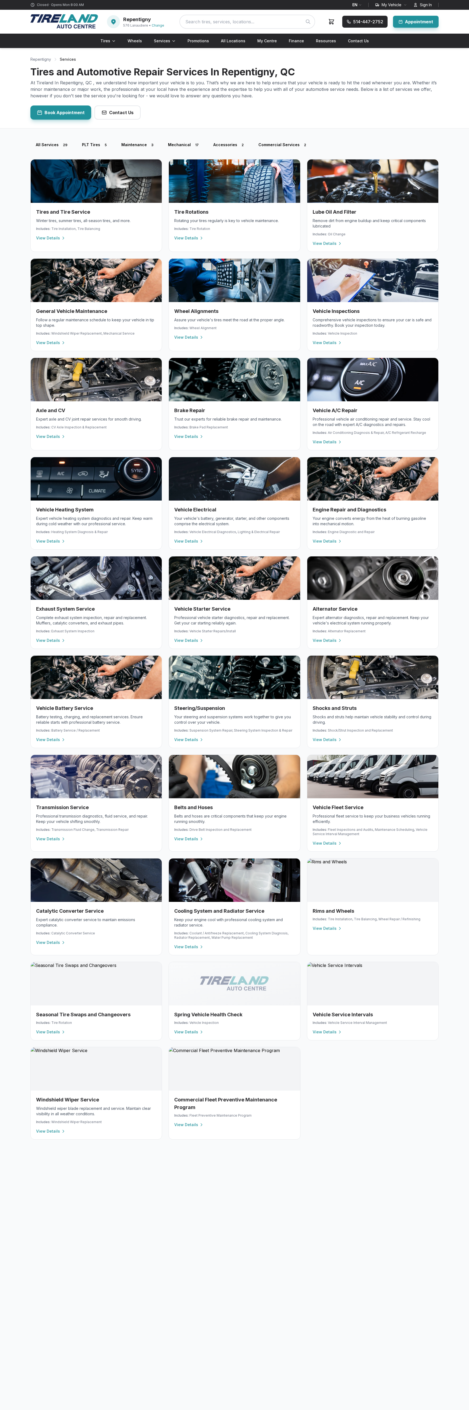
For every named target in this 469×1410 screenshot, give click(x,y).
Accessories (228, 144)
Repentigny (40, 59)
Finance (296, 41)
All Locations (233, 41)
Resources (326, 41)
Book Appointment (65, 112)
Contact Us (358, 41)
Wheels (135, 41)
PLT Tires (94, 144)
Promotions (198, 41)
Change (158, 25)
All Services (51, 144)
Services (162, 41)
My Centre (267, 41)
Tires (105, 41)
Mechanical (183, 144)
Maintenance (137, 144)
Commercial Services (282, 144)
